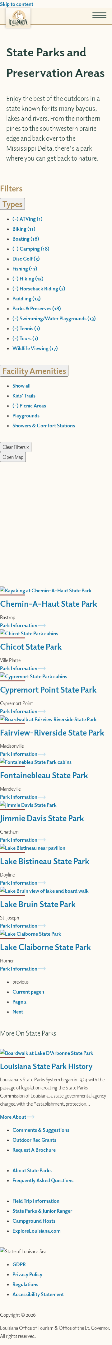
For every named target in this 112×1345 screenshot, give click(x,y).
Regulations (25, 1284)
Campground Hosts (33, 1221)
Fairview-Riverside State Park (52, 732)
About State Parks (32, 1170)
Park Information (18, 625)
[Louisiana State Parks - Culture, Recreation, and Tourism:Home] (18, 18)
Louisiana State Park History (46, 1065)
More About (13, 1117)
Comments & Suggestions (40, 1130)
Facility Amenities (34, 370)
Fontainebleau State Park (44, 775)
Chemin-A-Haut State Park (48, 603)
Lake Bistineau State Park (44, 861)
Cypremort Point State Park (48, 689)
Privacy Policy (27, 1274)
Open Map (12, 457)
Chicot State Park (31, 646)
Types (12, 204)
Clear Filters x (15, 447)
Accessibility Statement (38, 1294)
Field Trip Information (35, 1201)
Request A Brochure (34, 1150)
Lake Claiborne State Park (45, 947)
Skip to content (16, 4)
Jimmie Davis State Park (42, 818)
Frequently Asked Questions (42, 1180)
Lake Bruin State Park (38, 904)
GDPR (19, 1264)
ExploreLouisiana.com (36, 1231)
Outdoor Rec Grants (34, 1140)
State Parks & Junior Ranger (42, 1211)
